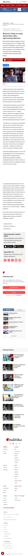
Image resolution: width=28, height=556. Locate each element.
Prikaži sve (14, 336)
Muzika (4, 500)
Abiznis (24, 5)
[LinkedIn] (19, 260)
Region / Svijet (18, 486)
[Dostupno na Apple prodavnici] (9, 246)
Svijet (16, 490)
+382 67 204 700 (9, 517)
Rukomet (16, 472)
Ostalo (16, 482)
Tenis (16, 478)
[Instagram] (8, 260)
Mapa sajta (6, 536)
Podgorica (17, 453)
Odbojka (16, 476)
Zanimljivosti (5, 488)
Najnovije (3, 5)
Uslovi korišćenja (7, 533)
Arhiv (5, 527)
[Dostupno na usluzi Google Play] (19, 246)
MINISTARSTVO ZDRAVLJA (9, 226)
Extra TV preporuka (7, 545)
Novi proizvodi (17, 500)
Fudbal (16, 467)
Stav (15, 449)
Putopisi (16, 462)
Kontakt (5, 529)
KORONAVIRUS (7, 228)
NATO (4, 451)
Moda (4, 492)
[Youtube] (16, 260)
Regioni (16, 455)
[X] (12, 260)
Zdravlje (16, 457)
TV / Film (5, 502)
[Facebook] (5, 260)
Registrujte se (19, 295)
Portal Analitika (6, 23)
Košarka (16, 469)
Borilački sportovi (18, 480)
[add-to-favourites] (24, 9)
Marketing (5, 469)
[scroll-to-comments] (19, 9)
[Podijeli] (14, 9)
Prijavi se (14, 292)
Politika (8, 5)
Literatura (5, 504)
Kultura (5, 495)
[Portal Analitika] (7, 2)
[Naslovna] (2, 553)
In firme (16, 498)
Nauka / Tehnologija (20, 495)
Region (16, 488)
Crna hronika (18, 5)
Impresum (6, 525)
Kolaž (4, 486)
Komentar (5, 449)
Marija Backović (8, 223)
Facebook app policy (8, 538)
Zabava (4, 490)
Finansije (5, 467)
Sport (16, 465)
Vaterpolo (16, 474)
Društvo (12, 5)
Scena (4, 498)
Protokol (5, 453)
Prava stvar (17, 460)
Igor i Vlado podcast (8, 543)
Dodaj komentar (14, 287)
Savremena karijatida (8, 507)
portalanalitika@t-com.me (11, 519)
